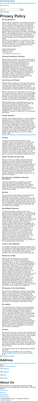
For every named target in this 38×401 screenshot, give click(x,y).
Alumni (2, 5)
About (10, 3)
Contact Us (3, 390)
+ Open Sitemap (5, 400)
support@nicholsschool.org (11, 53)
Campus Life (31, 3)
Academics (15, 3)
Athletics (21, 3)
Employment (4, 395)
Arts (25, 3)
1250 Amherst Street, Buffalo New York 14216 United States (17, 364)
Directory (3, 392)
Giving (7, 5)
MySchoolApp (4, 12)
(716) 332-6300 (10, 366)
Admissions (4, 3)
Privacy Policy (4, 397)
